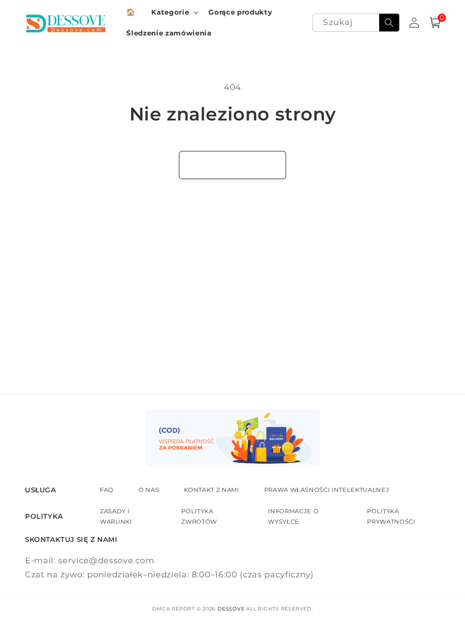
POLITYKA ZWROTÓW (199, 516)
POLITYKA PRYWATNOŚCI (391, 516)
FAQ (107, 489)
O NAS (149, 489)
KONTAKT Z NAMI (211, 489)
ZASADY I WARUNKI (116, 516)
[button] (174, 12)
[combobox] (356, 23)
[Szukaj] (389, 23)
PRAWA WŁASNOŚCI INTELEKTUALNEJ (327, 489)
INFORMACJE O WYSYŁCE (293, 516)
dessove (231, 609)
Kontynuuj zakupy (232, 164)
